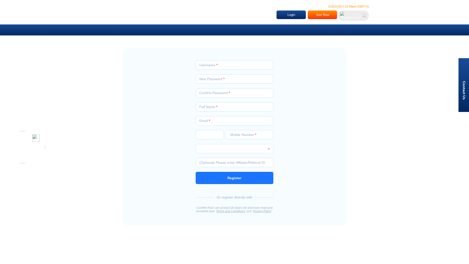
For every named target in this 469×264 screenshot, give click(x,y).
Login (291, 15)
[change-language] (353, 16)
